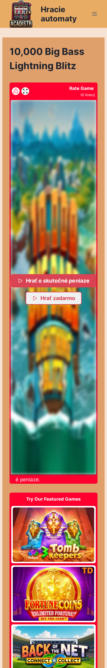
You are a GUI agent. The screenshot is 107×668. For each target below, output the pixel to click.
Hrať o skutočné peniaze (57, 280)
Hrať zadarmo (57, 298)
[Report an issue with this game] (16, 91)
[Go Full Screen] (25, 91)
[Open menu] (94, 13)
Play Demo (53, 534)
